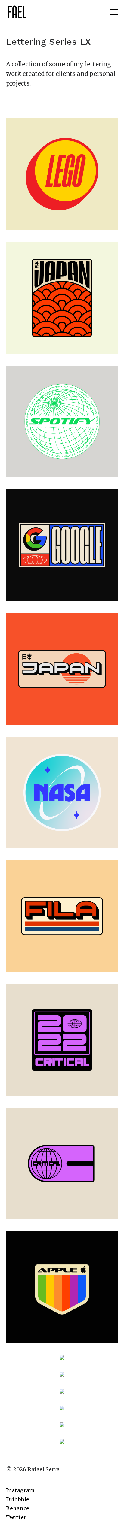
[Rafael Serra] (16, 12)
